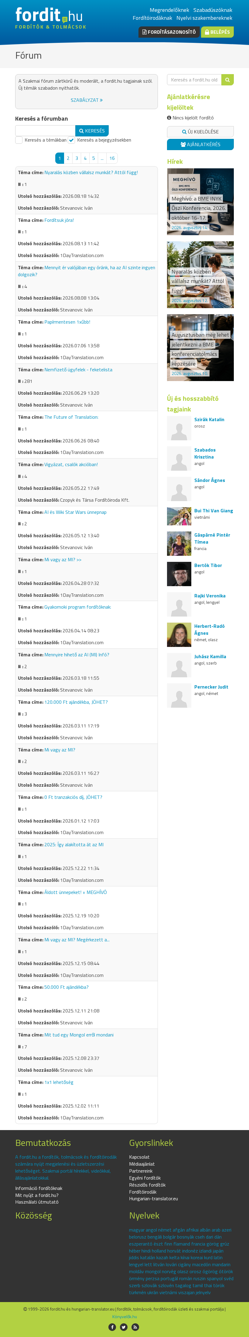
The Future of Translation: (71, 417)
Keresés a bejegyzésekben (103, 139)
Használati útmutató (37, 1201)
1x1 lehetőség (58, 1082)
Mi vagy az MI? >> (62, 559)
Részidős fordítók (147, 1184)
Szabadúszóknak (212, 10)
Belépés (219, 32)
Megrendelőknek (169, 10)
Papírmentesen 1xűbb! (67, 321)
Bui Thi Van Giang (213, 510)
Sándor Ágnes (209, 480)
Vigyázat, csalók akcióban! (71, 464)
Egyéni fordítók (145, 1177)
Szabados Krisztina (205, 453)
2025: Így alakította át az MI (74, 844)
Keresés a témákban (45, 139)
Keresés (94, 130)
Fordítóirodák (142, 1191)
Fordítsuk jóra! (59, 220)
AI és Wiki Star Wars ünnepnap (75, 512)
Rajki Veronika (210, 595)
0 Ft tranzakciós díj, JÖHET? (73, 797)
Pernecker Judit (211, 686)
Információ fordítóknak (38, 1188)
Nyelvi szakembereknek (204, 18)
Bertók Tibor (208, 565)
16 (112, 158)
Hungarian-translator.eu (153, 1198)
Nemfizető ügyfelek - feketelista (78, 369)
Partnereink (140, 1170)
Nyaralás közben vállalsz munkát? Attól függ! (91, 172)
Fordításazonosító (171, 32)
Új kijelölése (203, 131)
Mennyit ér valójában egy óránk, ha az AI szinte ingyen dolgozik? (86, 271)
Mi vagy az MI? (59, 749)
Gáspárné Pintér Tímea (212, 538)
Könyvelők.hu (124, 1316)
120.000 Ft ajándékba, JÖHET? (76, 702)
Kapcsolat (139, 1156)
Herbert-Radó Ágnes (209, 629)
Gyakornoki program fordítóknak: (77, 606)
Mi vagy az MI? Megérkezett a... (77, 939)
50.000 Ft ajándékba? (66, 987)
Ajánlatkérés (203, 144)
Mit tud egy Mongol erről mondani (79, 1034)
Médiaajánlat (142, 1163)
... (102, 158)
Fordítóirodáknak (152, 18)
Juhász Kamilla (210, 656)
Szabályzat (85, 100)
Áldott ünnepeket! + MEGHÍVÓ (75, 892)
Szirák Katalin (209, 419)
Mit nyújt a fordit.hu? (37, 1195)
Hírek (175, 161)
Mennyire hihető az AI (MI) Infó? (76, 654)
